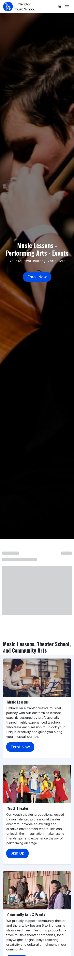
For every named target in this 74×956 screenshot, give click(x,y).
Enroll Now (37, 276)
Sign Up (17, 853)
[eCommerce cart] (59, 7)
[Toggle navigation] (67, 6)
